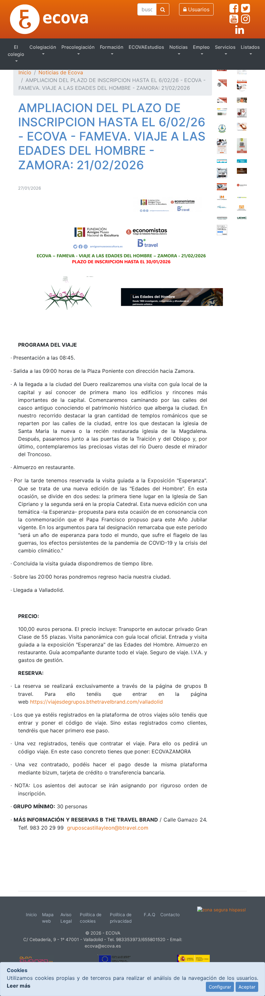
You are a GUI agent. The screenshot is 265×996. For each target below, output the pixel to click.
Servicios (225, 47)
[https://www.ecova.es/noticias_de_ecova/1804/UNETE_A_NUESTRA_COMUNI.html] (222, 100)
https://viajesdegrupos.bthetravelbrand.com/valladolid (96, 701)
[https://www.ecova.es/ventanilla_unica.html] (242, 126)
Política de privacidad (121, 918)
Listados (250, 47)
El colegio (16, 50)
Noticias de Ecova (60, 72)
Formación (111, 47)
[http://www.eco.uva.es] (242, 207)
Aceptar (246, 987)
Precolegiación (78, 47)
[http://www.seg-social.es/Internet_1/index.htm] (222, 206)
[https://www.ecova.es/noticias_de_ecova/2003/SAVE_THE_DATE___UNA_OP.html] (242, 70)
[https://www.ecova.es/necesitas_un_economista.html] (242, 160)
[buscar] (162, 9)
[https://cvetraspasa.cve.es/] (242, 197)
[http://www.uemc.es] (242, 217)
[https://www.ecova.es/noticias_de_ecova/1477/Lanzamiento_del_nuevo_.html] (222, 145)
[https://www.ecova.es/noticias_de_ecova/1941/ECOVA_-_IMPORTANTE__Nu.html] (242, 85)
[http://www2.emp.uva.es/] (222, 217)
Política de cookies (90, 918)
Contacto (170, 914)
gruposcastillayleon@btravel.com (107, 827)
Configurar (220, 987)
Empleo (201, 47)
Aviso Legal (66, 918)
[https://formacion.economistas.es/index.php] (222, 172)
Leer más (18, 985)
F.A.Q (149, 914)
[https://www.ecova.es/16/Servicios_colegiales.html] (222, 82)
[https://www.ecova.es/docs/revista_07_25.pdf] (242, 145)
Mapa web (48, 918)
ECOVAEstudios (146, 47)
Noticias (178, 47)
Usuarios (197, 9)
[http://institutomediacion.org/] (222, 197)
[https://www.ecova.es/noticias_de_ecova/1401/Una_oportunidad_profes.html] (222, 186)
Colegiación (42, 47)
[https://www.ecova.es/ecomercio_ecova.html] (222, 160)
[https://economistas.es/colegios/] (242, 184)
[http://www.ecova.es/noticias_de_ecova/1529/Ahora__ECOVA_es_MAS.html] (242, 99)
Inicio (24, 72)
